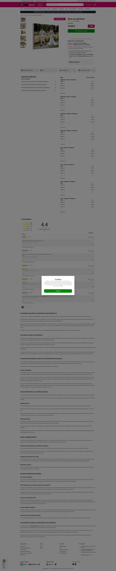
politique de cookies (50, 284)
